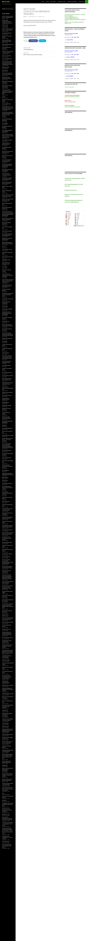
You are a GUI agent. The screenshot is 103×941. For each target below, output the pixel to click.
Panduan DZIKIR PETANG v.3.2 (72, 18)
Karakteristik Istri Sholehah (7, 309)
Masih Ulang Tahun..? (6, 841)
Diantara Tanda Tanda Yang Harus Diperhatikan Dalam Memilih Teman (7, 165)
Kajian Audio (81, 1)
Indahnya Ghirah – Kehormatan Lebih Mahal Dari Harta (7, 388)
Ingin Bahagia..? (5, 765)
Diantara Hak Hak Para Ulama (7, 256)
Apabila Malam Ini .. (5, 614)
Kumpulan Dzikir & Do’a (71, 190)
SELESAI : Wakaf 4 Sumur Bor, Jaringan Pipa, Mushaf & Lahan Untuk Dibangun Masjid (7, 108)
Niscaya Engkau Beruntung (7, 372)
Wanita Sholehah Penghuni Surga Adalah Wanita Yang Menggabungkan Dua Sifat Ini (7, 63)
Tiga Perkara (4, 800)
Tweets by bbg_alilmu (69, 87)
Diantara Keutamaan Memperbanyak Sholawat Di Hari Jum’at (7, 466)
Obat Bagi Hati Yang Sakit (6, 405)
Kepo (3, 793)
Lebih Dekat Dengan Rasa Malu (7, 693)
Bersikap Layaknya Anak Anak (7, 375)
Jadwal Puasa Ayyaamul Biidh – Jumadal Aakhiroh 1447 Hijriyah (7, 824)
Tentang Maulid (5, 25)
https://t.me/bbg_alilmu (70, 101)
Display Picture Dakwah (72, 1)
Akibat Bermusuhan (6, 814)
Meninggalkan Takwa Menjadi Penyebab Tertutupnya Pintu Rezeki (7, 804)
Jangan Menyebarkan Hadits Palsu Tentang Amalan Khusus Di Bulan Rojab (7, 789)
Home (43, 1)
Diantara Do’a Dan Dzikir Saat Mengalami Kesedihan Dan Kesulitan (7, 775)
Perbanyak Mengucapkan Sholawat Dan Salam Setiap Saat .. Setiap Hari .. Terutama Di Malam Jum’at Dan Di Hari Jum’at (7, 831)
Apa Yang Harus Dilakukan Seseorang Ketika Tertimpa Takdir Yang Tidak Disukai (7, 357)
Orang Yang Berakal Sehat (7, 33)
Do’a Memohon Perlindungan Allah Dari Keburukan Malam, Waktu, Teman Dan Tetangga (7, 651)
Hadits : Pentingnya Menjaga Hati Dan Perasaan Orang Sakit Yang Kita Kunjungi (7, 136)
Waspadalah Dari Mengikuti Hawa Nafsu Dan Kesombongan (7, 715)
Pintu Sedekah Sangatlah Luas (7, 44)
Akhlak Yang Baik (5, 477)
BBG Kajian (53, 1)
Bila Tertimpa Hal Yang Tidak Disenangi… (33, 53)
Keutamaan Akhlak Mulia (6, 450)
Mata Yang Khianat (5, 470)
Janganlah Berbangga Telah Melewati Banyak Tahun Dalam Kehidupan (7, 689)
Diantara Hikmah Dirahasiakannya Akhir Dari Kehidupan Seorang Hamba (7, 818)
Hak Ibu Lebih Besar (5, 352)
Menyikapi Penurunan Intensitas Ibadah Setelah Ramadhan (6, 538)
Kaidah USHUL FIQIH (62, 1)
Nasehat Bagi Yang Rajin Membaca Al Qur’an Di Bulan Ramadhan (7, 487)
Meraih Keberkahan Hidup (7, 140)
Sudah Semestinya (5, 726)
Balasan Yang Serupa (6, 501)
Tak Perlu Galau (5, 306)
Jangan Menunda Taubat (6, 457)
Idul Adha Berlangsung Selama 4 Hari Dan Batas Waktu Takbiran (7, 294)
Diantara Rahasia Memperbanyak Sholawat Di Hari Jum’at (7, 493)
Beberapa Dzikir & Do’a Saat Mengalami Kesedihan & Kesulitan (7, 646)
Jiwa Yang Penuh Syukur (6, 365)
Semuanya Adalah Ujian (6, 103)
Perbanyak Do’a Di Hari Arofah (7, 298)
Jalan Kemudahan (5, 723)
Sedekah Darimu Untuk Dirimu (7, 685)
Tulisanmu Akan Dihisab (6, 55)
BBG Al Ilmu (41, 16)
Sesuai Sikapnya (5, 123)
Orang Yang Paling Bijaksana (7, 428)
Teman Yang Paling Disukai (7, 58)
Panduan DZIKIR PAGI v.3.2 (71, 17)
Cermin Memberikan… (29, 48)
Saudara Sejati (4, 341)
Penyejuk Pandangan (6, 660)
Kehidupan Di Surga (5, 321)
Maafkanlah (4, 425)
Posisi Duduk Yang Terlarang (7, 637)
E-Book (47, 1)
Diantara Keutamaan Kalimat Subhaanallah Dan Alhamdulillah (7, 769)
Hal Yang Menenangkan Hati (7, 529)
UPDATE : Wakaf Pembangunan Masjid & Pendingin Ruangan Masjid (7, 21)
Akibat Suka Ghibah (5, 67)
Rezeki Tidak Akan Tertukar (7, 249)
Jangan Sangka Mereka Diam (7, 734)
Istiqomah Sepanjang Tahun (7, 483)
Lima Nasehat (4, 266)
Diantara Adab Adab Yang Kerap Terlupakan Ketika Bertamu (6, 846)
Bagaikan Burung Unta (6, 259)
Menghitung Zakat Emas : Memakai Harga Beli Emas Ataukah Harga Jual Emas (7, 633)
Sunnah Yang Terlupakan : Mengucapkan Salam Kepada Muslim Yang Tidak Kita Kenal (7, 334)
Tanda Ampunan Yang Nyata (7, 553)
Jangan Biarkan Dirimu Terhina (7, 435)
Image (26, 16)
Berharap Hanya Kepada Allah (7, 622)
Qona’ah (3, 96)
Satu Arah (4, 246)
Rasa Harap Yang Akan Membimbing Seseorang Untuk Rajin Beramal (6, 677)
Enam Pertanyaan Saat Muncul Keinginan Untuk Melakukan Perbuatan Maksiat (7, 281)
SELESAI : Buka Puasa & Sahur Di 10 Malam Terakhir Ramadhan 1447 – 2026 (7, 587)
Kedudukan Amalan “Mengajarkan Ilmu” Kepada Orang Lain (7, 837)
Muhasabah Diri (5, 70)
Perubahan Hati (5, 480)
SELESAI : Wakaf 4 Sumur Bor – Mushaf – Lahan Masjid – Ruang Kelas (7, 439)
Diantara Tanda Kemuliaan (7, 231)
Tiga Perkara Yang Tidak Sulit (7, 392)
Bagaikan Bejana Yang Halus (7, 338)
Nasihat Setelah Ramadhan (7, 542)
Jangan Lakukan (5, 710)
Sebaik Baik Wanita (5, 402)
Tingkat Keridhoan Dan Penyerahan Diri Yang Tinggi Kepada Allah (7, 275)
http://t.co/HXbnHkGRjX (30, 25)
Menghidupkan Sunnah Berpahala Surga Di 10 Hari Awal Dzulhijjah (7, 313)
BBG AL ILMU (6, 1)
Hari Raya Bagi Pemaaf (6, 556)
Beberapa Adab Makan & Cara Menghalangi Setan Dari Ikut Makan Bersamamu (7, 730)
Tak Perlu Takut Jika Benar (7, 395)
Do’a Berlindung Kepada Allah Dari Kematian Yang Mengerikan (7, 706)
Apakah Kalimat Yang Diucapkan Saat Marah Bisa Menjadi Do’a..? (7, 810)
